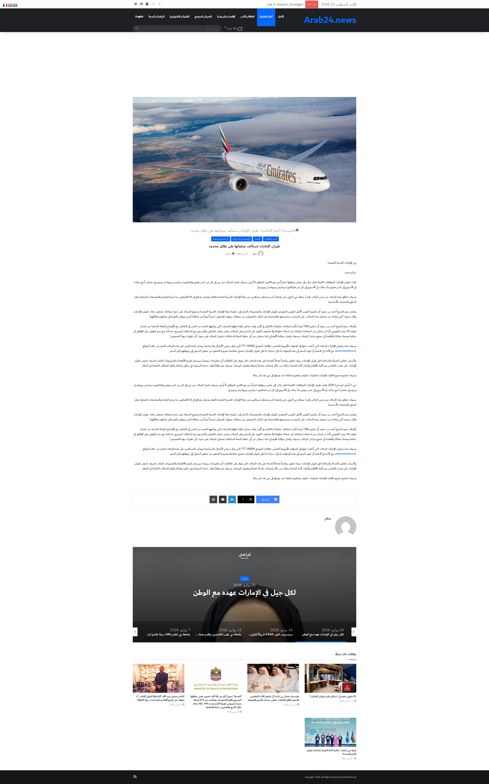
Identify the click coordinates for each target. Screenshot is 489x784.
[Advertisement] (244, 64)
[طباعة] (213, 499)
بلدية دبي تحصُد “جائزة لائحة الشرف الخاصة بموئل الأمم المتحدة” (331, 752)
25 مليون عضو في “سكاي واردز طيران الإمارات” (332, 696)
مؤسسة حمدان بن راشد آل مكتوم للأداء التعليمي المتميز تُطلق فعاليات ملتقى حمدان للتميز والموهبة (273, 698)
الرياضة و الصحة (156, 16)
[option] (244, 594)
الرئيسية (289, 230)
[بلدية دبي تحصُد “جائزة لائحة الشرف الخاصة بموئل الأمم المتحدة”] (330, 732)
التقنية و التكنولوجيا (179, 16)
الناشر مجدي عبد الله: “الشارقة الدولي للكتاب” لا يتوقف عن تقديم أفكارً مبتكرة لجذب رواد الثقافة (160, 698)
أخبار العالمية (266, 16)
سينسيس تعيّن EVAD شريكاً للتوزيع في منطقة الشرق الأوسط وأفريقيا (244, 592)
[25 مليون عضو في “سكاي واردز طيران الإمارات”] (330, 678)
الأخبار (281, 16)
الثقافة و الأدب (247, 16)
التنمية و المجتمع (203, 16)
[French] (5, 5)
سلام (255, 254)
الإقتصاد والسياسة (226, 16)
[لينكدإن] (232, 499)
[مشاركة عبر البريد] (223, 499)
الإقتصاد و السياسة (241, 239)
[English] (10, 5)
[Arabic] (15, 5)
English (139, 16)
